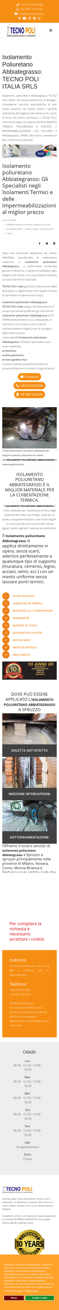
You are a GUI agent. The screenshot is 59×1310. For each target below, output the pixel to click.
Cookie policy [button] (16, 1291)
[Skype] (34, 18)
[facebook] (19, 18)
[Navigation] (50, 30)
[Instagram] (29, 18)
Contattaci (31, 377)
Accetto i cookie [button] (39, 1298)
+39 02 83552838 (31, 4)
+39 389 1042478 (30, 9)
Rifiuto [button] (14, 1298)
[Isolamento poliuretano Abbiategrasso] (29, 151)
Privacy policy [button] (31, 1291)
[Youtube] (24, 18)
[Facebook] (39, 243)
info (31, 14)
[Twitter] (46, 243)
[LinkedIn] (54, 243)
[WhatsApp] (39, 18)
